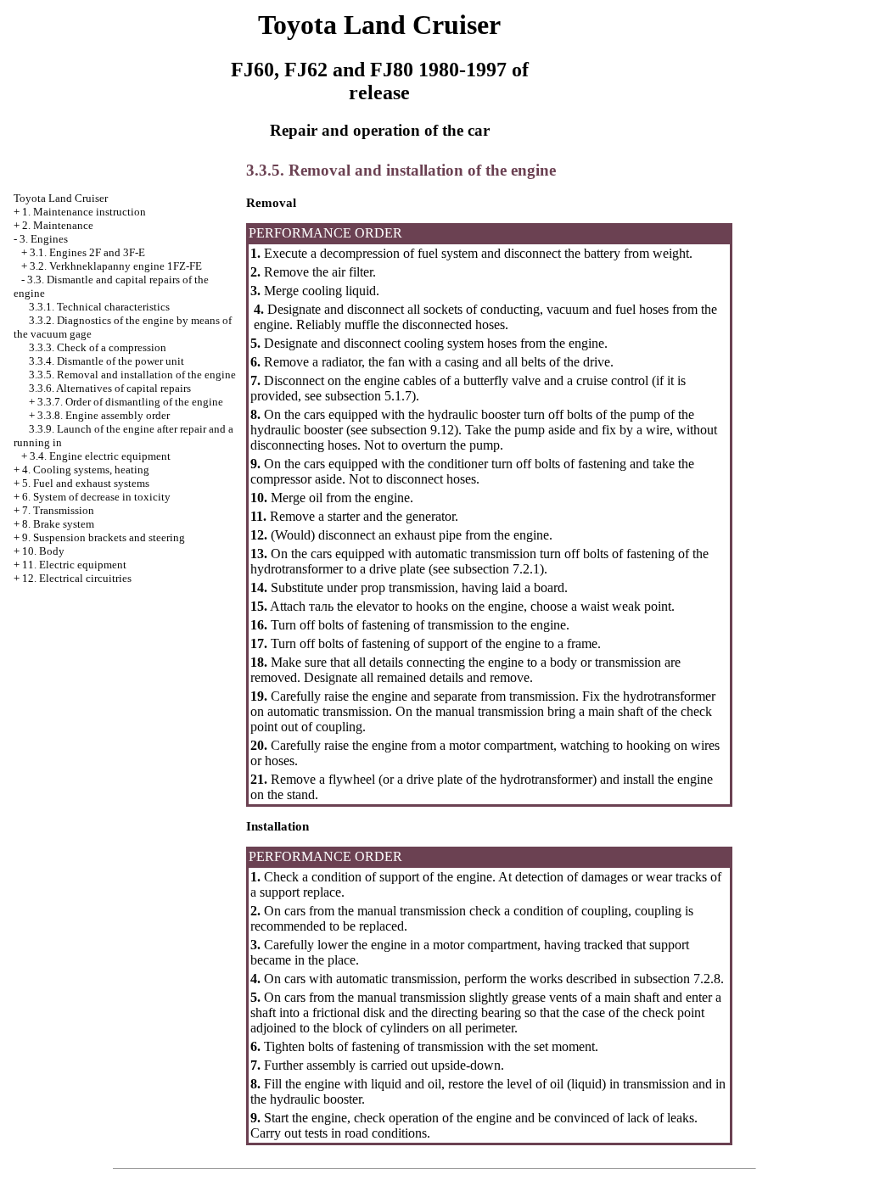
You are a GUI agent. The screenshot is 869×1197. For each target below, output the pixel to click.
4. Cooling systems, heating (85, 469)
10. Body (43, 551)
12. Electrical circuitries (77, 578)
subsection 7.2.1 (496, 569)
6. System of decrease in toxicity (96, 496)
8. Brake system (58, 523)
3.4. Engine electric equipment (100, 456)
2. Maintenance (57, 225)
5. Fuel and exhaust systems (85, 483)
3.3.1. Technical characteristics (99, 306)
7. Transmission (58, 510)
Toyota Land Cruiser (61, 198)
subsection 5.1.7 (368, 396)
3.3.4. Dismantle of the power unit (106, 361)
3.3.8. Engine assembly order (103, 415)
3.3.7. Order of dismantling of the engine (130, 401)
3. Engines (44, 238)
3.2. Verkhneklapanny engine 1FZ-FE (116, 266)
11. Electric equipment (74, 564)
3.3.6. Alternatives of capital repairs (110, 388)
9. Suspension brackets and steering (103, 537)
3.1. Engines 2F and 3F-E (87, 252)
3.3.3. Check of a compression (97, 347)
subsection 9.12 (412, 429)
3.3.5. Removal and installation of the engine (132, 374)
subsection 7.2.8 (675, 978)
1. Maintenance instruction (84, 211)
